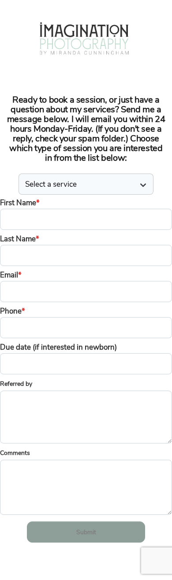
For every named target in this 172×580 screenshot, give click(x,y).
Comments (15, 453)
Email (11, 275)
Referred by (16, 384)
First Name (20, 203)
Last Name (19, 239)
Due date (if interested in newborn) (58, 347)
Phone (12, 311)
